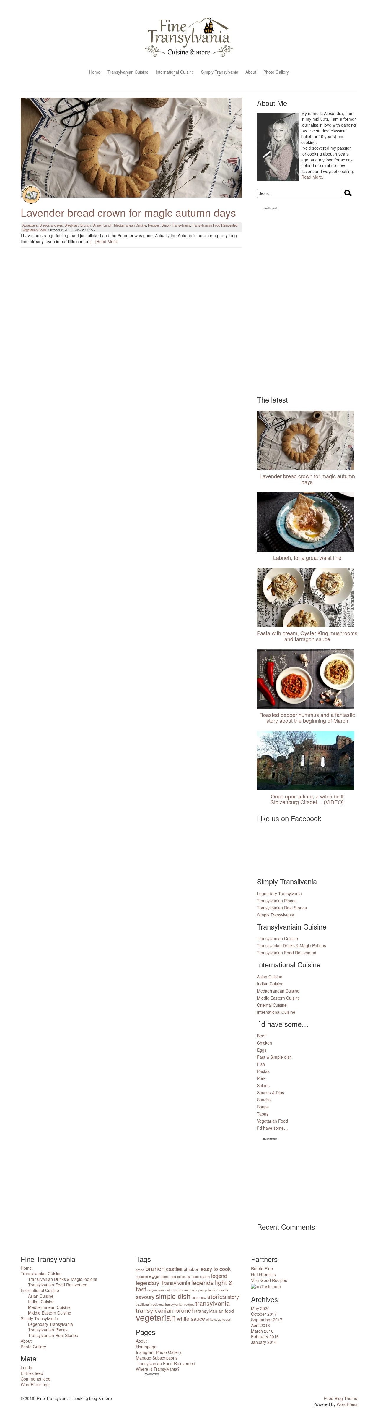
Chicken (264, 1043)
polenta (210, 1290)
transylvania (212, 1303)
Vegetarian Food (34, 229)
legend (219, 1275)
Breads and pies (51, 225)
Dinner (97, 225)
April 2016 (260, 1325)
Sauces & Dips (270, 1092)
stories (216, 1296)
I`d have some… (272, 1128)
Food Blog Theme (340, 1398)
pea (201, 1290)
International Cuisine (175, 72)
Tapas (262, 1114)
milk (168, 1290)
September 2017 (266, 1320)
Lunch (107, 225)
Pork (261, 1078)
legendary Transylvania (163, 1282)
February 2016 (265, 1336)
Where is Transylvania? (158, 1369)
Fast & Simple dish (274, 1057)
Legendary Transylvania (279, 893)
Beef (261, 1036)
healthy (205, 1276)
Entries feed (32, 1373)
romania (222, 1290)
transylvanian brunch (165, 1310)
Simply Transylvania (219, 72)
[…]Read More (103, 241)
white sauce (191, 1318)
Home (94, 72)
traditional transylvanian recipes (172, 1304)
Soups (263, 1107)
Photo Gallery (276, 72)
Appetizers (30, 225)
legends (202, 1282)
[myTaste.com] (266, 1286)
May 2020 (260, 1308)
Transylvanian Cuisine (128, 72)
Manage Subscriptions (156, 1358)
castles (174, 1269)
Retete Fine (262, 1268)
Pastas (263, 1071)
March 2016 (262, 1331)
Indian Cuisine (270, 984)
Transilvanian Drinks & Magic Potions (291, 945)
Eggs (261, 1050)
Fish (261, 1064)
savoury (145, 1296)
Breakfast (72, 225)
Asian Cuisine (269, 976)
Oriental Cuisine (272, 1005)
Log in (26, 1367)
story (233, 1296)
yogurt (226, 1319)
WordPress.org (35, 1384)
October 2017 (264, 1314)
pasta (193, 1290)
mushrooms (180, 1290)
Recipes (154, 225)
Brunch (85, 225)
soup (195, 1297)
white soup (213, 1319)
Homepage (146, 1346)
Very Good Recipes (269, 1280)
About (250, 72)
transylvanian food (215, 1310)
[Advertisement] (307, 299)
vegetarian (156, 1317)
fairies (181, 1276)
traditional (142, 1304)
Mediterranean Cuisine (130, 225)
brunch (155, 1268)
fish (189, 1276)
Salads (263, 1085)
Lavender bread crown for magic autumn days (128, 212)
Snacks (264, 1100)
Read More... (313, 177)
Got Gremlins (263, 1274)
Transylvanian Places (276, 900)
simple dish (173, 1296)
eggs (154, 1276)
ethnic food (168, 1276)
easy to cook (216, 1269)
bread (140, 1270)
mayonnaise (155, 1290)
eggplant (142, 1276)
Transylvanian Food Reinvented (214, 225)
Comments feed (35, 1379)
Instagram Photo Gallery (158, 1352)
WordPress (347, 1404)
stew (203, 1297)
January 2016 (264, 1342)
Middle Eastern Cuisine (278, 998)
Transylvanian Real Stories (282, 908)
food (196, 1276)
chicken (192, 1269)
